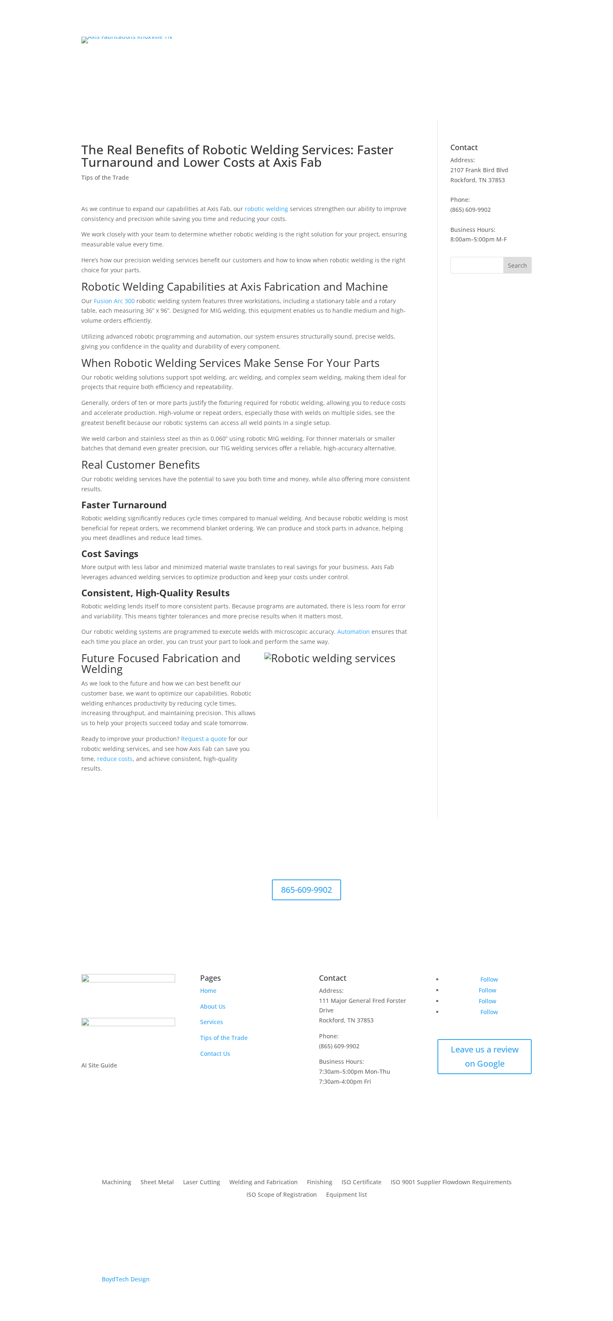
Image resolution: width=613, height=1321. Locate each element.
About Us (418, 76)
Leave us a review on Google (485, 1056)
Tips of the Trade (105, 177)
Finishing (319, 1182)
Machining (116, 1182)
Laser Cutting (201, 1182)
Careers (521, 76)
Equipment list (346, 1195)
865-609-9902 (306, 889)
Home (388, 76)
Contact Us (215, 1053)
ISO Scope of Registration (281, 1195)
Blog (495, 76)
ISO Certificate (362, 1182)
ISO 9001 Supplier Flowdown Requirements (451, 1182)
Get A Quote (498, 47)
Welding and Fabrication (263, 1182)
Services (459, 76)
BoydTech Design (126, 1279)
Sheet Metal (157, 1182)
